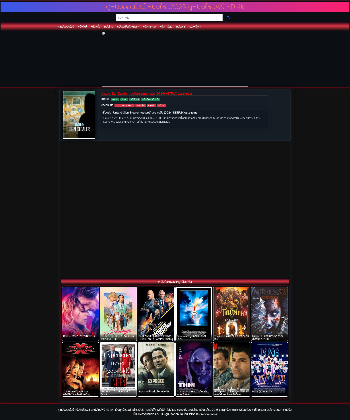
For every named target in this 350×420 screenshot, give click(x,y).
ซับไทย (124, 99)
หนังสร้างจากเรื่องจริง (150, 99)
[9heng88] (175, 59)
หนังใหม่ (161, 105)
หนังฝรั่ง (151, 105)
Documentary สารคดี (124, 105)
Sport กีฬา (141, 105)
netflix (115, 99)
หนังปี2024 (134, 99)
